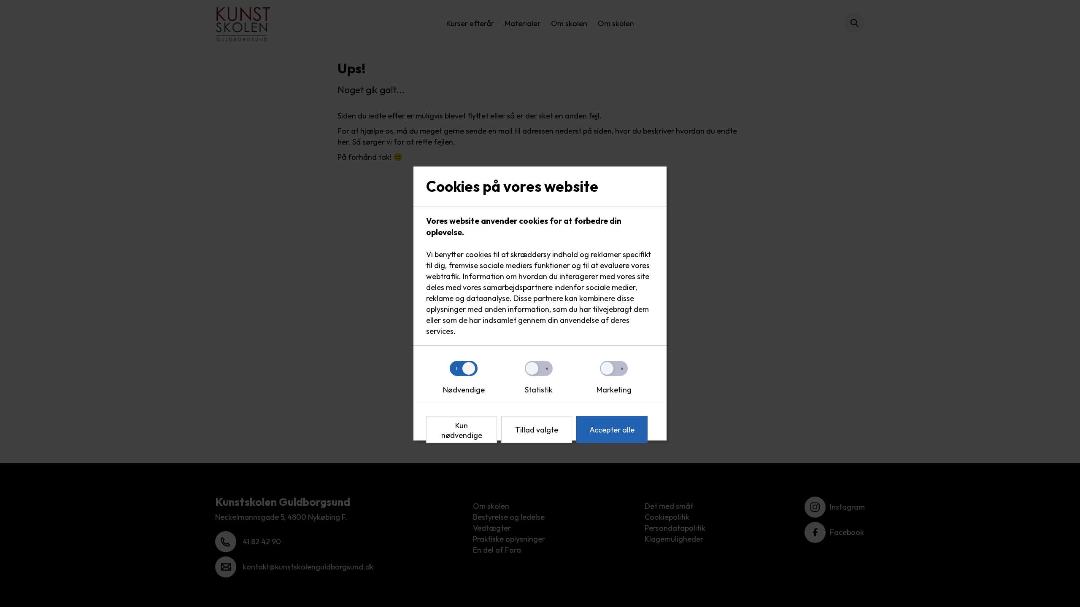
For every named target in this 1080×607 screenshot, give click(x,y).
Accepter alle (611, 430)
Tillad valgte (536, 430)
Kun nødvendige (461, 430)
